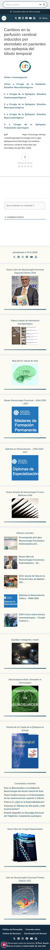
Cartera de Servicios (12, 933)
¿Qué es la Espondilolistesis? (30, 802)
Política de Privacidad (12, 929)
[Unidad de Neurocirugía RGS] (4, 18)
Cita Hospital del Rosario (35, 933)
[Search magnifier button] (44, 4)
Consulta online (33, 929)
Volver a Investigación (15, 77)
